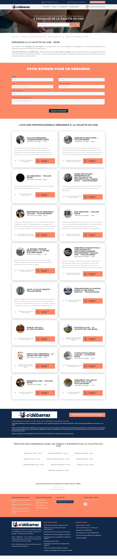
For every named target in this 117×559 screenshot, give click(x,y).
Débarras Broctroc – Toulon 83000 (86, 139)
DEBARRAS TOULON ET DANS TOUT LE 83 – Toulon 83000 (85, 382)
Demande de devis (97, 2)
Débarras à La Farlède (81, 453)
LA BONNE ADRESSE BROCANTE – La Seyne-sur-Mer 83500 (38, 250)
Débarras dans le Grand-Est (20, 508)
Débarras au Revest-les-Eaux (55, 459)
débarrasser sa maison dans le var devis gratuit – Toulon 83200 (87, 290)
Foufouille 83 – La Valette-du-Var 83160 (85, 328)
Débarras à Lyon (41, 505)
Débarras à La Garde (30, 453)
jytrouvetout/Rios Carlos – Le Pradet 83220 (84, 354)
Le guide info (63, 6)
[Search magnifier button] (74, 24)
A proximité (46, 6)
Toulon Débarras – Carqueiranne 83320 (38, 139)
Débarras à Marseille (42, 503)
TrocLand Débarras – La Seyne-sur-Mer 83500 (40, 355)
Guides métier (74, 6)
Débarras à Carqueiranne (56, 470)
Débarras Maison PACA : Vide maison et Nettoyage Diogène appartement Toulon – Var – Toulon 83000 (87, 251)
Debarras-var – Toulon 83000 (40, 382)
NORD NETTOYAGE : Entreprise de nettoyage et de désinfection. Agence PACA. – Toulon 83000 (86, 177)
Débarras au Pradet (82, 459)
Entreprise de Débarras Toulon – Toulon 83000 (40, 213)
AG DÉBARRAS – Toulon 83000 (39, 177)
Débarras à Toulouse (42, 508)
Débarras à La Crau (82, 464)
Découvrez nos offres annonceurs (87, 415)
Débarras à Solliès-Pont (58, 464)
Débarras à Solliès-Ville (55, 453)
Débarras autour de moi (65, 501)
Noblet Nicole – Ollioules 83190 (35, 328)
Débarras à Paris (41, 500)
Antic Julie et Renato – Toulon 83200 (39, 290)
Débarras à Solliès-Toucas (31, 464)
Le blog (54, 6)
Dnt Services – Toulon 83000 (86, 213)
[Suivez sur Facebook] (85, 504)
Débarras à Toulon (29, 459)
